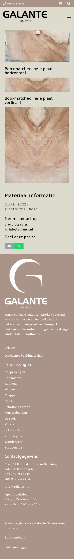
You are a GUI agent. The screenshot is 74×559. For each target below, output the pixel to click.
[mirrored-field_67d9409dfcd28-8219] (37, 85)
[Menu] (69, 16)
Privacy (10, 347)
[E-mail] (9, 246)
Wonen (10, 389)
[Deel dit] (19, 246)
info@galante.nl (21, 229)
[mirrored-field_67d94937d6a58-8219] (37, 145)
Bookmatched (15, 537)
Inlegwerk (12, 430)
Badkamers (13, 378)
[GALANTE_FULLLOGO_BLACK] (25, 16)
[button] (69, 3)
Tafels (9, 401)
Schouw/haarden (18, 407)
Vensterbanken (16, 412)
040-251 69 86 (18, 224)
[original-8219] (37, 46)
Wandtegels (13, 441)
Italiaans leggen (17, 547)
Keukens (11, 383)
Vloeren (11, 424)
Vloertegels (13, 436)
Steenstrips (13, 447)
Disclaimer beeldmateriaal (24, 355)
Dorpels (11, 418)
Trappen (11, 395)
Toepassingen (15, 372)
